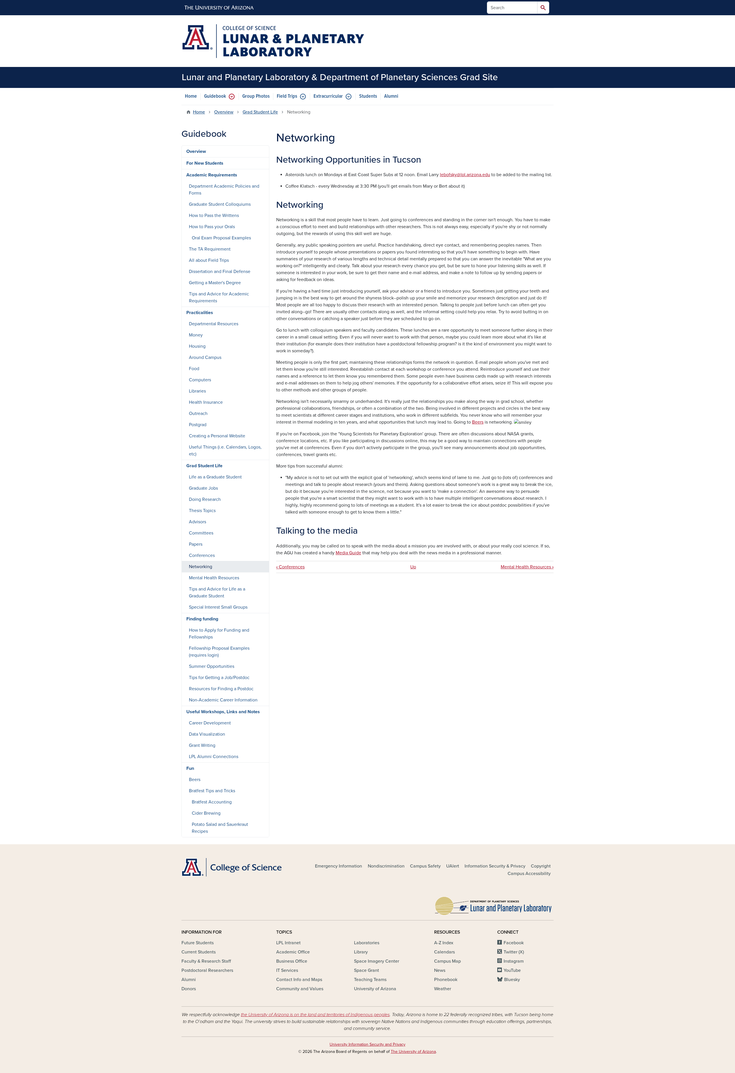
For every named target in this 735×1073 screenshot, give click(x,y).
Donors (188, 989)
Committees (201, 533)
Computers (200, 380)
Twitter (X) (514, 952)
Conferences (290, 567)
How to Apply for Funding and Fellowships (219, 633)
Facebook (514, 943)
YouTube (512, 970)
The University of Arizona (413, 1051)
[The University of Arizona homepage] (219, 8)
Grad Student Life (260, 112)
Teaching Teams (370, 979)
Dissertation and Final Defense (219, 271)
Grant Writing (202, 745)
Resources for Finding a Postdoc (221, 689)
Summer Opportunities (211, 666)
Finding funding (202, 619)
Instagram (514, 961)
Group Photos (256, 96)
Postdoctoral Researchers (207, 970)
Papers (195, 544)
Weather (442, 989)
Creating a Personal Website (217, 436)
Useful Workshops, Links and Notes (223, 712)
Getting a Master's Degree (215, 283)
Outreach (198, 413)
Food (194, 369)
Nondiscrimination (386, 866)
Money (196, 335)
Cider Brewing (206, 813)
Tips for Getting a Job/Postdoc (219, 677)
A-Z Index (443, 943)
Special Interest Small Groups (218, 607)
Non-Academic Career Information (223, 700)
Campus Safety (425, 866)
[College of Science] (241, 867)
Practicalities (199, 313)
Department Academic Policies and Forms (224, 189)
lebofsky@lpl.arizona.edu (465, 175)
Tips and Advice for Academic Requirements (219, 297)
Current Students (198, 952)
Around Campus (205, 357)
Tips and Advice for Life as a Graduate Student (217, 592)
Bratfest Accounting (212, 802)
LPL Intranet (288, 943)
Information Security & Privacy (495, 866)
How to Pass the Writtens (214, 215)
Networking (200, 567)
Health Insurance (206, 402)
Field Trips (287, 96)
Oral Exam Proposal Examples (221, 238)
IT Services (287, 970)
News (439, 970)
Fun (190, 768)
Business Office (291, 961)
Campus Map (447, 961)
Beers (477, 422)
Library (361, 952)
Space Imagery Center (376, 961)
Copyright (541, 866)
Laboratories (366, 943)
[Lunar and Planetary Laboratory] (494, 904)
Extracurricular (328, 96)
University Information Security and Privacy (367, 1044)
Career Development (210, 723)
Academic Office (293, 952)
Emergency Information (338, 866)
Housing (197, 346)
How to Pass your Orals (212, 227)
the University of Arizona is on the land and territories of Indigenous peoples (315, 1015)
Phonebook (445, 979)
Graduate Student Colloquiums (220, 204)
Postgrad (197, 425)
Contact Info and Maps (299, 979)
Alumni (391, 96)
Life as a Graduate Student (215, 477)
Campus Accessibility (529, 873)
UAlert (452, 866)
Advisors (197, 522)
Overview (223, 112)
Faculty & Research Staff (206, 961)
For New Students (204, 163)
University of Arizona (375, 989)
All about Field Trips (209, 260)
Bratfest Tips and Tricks (212, 791)
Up (413, 567)
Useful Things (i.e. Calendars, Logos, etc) (225, 450)
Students (368, 96)
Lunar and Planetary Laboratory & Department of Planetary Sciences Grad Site (340, 77)
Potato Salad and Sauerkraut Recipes (220, 828)
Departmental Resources (213, 324)
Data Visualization (207, 734)
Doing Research (205, 499)
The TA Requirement (210, 249)
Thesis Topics (202, 511)
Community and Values (299, 989)
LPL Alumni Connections (213, 756)
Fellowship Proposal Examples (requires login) (219, 651)
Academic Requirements (211, 175)
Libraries (197, 391)
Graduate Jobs (203, 488)
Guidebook (215, 96)
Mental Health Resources (527, 567)
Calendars (444, 952)
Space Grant (366, 970)
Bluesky (512, 979)
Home (191, 96)
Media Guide (348, 553)
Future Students (197, 943)
